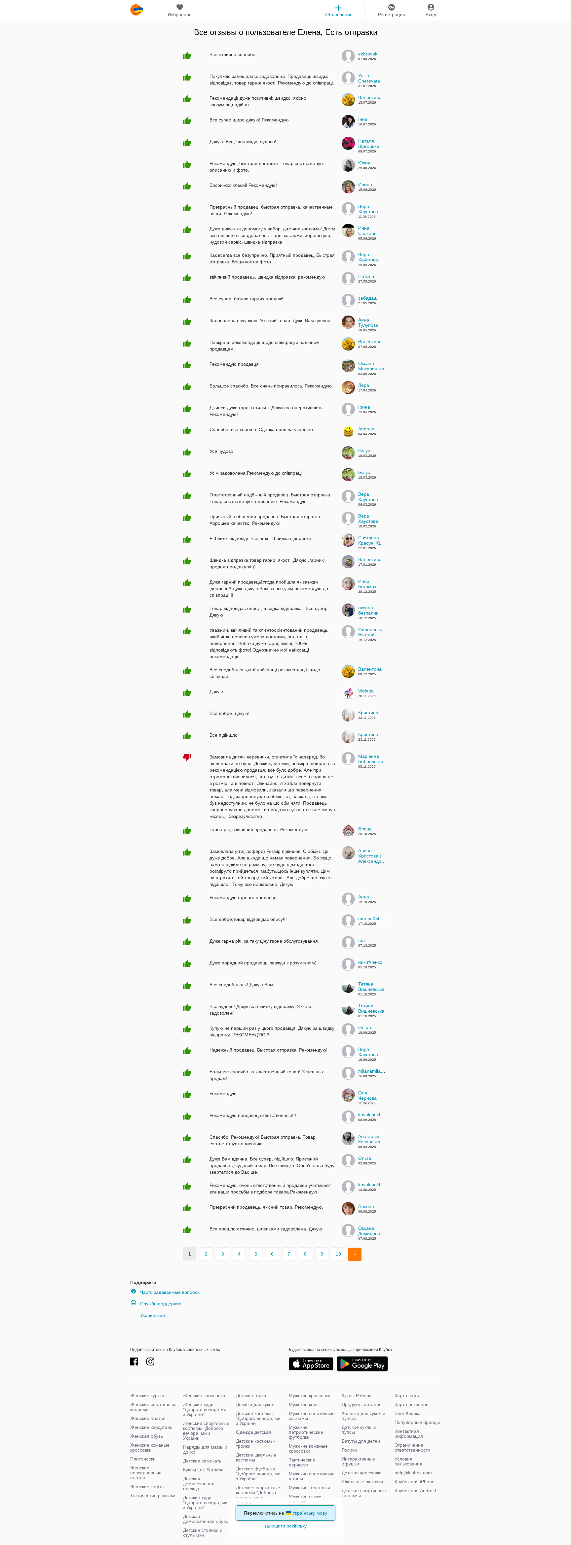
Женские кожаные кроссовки (150, 1447)
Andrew (366, 428)
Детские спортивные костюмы (364, 1493)
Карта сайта (408, 1395)
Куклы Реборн (357, 1395)
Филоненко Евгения (370, 632)
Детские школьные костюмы (256, 1457)
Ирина (365, 184)
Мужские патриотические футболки (306, 1432)
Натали (366, 276)
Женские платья (148, 1418)
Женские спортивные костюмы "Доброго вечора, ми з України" (206, 1431)
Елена (365, 828)
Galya (364, 450)
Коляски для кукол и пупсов (363, 1416)
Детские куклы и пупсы (359, 1430)
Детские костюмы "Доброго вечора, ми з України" (258, 1418)
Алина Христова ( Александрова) (374, 856)
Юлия (364, 162)
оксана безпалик (368, 610)
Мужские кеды (304, 1404)
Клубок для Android (415, 1490)
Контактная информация (409, 1433)
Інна (362, 119)
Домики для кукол (255, 1404)
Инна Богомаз (367, 584)
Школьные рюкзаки (362, 1481)
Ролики (349, 1450)
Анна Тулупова (368, 322)
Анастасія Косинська (369, 1139)
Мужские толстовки (309, 1487)
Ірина (364, 407)
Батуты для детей (361, 1441)
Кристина (368, 712)
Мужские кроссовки (309, 1395)
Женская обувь (146, 1436)
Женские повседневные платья (146, 1472)
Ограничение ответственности (412, 1447)
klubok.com (136, 10)
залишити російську (285, 1525)
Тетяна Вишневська (371, 986)
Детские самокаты (202, 1460)
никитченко (370, 962)
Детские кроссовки (362, 1472)
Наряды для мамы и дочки (205, 1449)
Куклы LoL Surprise (203, 1469)
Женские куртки (147, 1395)
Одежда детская (253, 1432)
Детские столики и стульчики (202, 1533)
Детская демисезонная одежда (198, 1483)
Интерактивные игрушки (358, 1461)
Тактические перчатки (302, 1462)
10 (338, 1254)
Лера (363, 385)
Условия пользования (408, 1461)
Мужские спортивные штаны (312, 1476)
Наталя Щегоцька (368, 143)
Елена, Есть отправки (337, 32)
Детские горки (251, 1395)
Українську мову (309, 1513)
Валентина (370, 97)
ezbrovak (367, 53)
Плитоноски (143, 1458)
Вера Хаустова (368, 209)
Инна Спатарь (367, 230)
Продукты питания (362, 1404)
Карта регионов (411, 1404)
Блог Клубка (408, 1413)
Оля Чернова (367, 1095)
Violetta (366, 690)
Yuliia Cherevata (369, 78)
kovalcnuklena (373, 1114)
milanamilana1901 (377, 1071)
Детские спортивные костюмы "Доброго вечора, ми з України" (258, 1495)
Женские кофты (147, 1486)
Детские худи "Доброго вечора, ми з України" (205, 1502)
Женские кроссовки (204, 1395)
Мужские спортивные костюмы (312, 1416)
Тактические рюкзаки (152, 1495)
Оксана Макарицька (371, 366)
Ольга (364, 1027)
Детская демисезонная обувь (205, 1519)
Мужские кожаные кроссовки (308, 1448)
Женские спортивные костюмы (153, 1407)
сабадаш (367, 298)
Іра (361, 940)
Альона (366, 1206)
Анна (363, 896)
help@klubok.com (413, 1472)
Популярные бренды (417, 1422)
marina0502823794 (378, 918)
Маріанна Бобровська (370, 759)
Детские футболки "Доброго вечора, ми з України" (258, 1473)
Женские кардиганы (151, 1427)
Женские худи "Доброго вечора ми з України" (204, 1409)
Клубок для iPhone (415, 1481)
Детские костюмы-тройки (255, 1443)
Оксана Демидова (369, 1231)
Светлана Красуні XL (369, 540)
